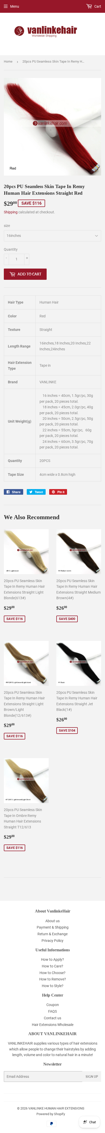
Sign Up (92, 1077)
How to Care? (52, 966)
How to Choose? (52, 973)
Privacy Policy (52, 941)
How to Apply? (52, 959)
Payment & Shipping (53, 927)
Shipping (11, 212)
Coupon (52, 1005)
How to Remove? (52, 979)
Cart (97, 6)
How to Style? (52, 986)
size (7, 226)
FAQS (52, 1011)
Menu (14, 6)
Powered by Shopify (50, 1114)
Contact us (52, 1018)
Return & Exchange (52, 934)
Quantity (11, 249)
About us (52, 921)
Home (8, 61)
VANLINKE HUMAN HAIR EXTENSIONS (56, 1108)
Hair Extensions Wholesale (52, 1025)
